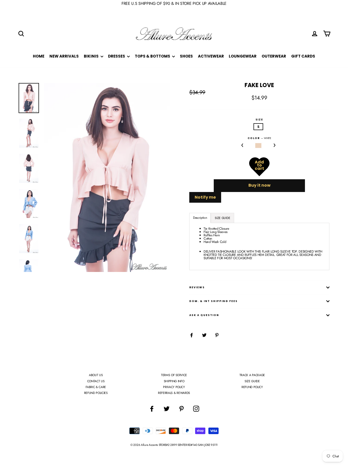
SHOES (186, 56)
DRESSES (117, 56)
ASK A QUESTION (204, 315)
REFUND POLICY (252, 387)
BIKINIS (91, 56)
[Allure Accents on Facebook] (152, 409)
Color (259, 138)
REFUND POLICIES (96, 393)
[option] (107, 177)
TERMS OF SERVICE (174, 375)
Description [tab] (200, 217)
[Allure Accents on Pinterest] (181, 409)
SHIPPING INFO (174, 381)
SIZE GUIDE (252, 381)
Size (259, 120)
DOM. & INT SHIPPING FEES (213, 301)
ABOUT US (96, 375)
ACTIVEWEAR (211, 56)
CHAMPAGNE (258, 145)
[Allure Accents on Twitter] (167, 409)
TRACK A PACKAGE (252, 375)
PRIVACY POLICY (174, 387)
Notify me (205, 197)
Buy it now (259, 185)
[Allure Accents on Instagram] (196, 409)
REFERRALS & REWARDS (174, 393)
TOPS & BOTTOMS (153, 56)
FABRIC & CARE (96, 387)
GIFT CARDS (303, 56)
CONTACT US (96, 381)
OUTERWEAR (274, 56)
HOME (38, 56)
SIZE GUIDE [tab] (222, 218)
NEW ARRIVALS (64, 56)
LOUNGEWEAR (243, 56)
